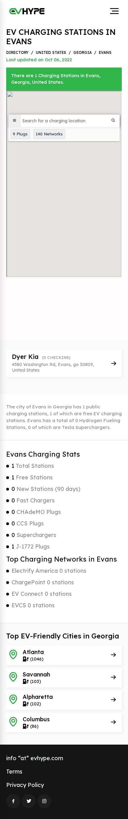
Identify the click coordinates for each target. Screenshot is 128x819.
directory (17, 52)
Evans (105, 52)
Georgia (82, 52)
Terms (14, 771)
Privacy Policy (25, 784)
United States (51, 52)
